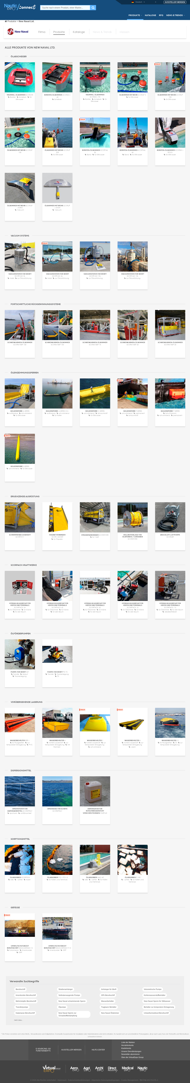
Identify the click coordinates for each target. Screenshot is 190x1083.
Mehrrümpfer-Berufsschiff (26, 1001)
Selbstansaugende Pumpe (69, 995)
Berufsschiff (20, 989)
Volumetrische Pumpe (153, 989)
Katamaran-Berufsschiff (25, 1013)
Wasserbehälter (107, 1001)
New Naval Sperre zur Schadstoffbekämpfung (67, 1014)
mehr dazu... (18, 1020)
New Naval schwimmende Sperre (72, 1001)
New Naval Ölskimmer (110, 1013)
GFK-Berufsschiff (108, 995)
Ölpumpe (62, 1007)
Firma (41, 32)
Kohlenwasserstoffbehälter (154, 995)
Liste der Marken (128, 1042)
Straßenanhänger (65, 989)
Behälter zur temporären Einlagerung (159, 1007)
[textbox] (65, 7)
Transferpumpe (22, 1007)
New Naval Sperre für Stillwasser (157, 1001)
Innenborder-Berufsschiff (26, 995)
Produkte (134, 15)
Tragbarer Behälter (108, 1007)
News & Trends (174, 15)
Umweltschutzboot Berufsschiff (156, 1013)
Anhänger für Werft (108, 989)
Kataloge (150, 15)
